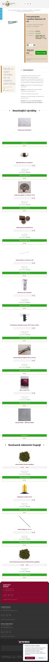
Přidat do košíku (41, 52)
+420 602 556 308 (8, 87)
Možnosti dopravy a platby (9, 657)
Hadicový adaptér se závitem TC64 (24, 195)
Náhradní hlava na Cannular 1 (24, 162)
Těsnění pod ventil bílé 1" (24, 130)
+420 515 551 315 (6, 608)
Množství (28, 43)
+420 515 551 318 (6, 625)
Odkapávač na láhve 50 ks (24, 497)
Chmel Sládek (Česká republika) (24, 464)
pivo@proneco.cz (9, 90)
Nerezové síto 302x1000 (24, 292)
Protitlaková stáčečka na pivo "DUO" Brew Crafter (24, 325)
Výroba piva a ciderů (15, 10)
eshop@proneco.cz (9, 590)
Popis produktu (28, 70)
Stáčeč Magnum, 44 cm (24, 529)
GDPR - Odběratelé (17, 656)
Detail (24, 145)
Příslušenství (37, 10)
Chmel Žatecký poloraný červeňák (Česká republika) (24, 562)
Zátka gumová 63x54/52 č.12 (24, 227)
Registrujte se (29, 58)
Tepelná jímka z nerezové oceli (24, 260)
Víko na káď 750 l (24, 390)
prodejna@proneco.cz (8, 627)
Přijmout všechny (29, 657)
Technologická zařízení (27, 10)
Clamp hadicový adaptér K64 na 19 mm (24, 357)
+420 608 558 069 (9, 588)
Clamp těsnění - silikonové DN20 (24, 422)
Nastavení (41, 657)
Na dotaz (23, 142)
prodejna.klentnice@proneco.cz (10, 610)
